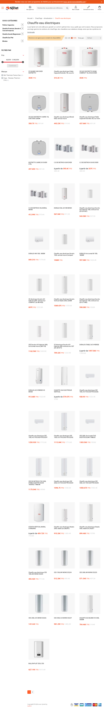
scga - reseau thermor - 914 (12, 79)
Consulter (39, 73)
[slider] (2, 62)
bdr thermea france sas (13, 75)
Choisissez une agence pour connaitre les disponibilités (44, 38)
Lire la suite (31, 32)
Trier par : (81, 38)
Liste (68, 38)
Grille (74, 38)
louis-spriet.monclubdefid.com (74, 2)
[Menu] (3, 8)
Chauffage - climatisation (43, 18)
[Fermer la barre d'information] (101, 2)
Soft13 (29, 706)
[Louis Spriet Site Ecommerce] (13, 8)
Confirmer (12, 66)
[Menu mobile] (3, 8)
